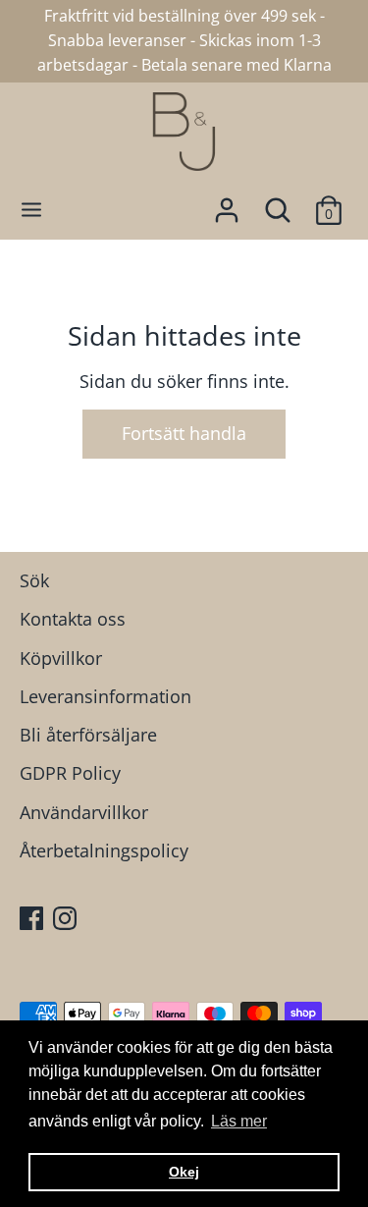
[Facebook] (33, 921)
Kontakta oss (73, 619)
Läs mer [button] (239, 1121)
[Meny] (31, 209)
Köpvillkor (61, 658)
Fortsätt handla (184, 433)
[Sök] (277, 204)
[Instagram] (66, 921)
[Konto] (226, 204)
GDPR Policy (70, 773)
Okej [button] (184, 1172)
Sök (34, 580)
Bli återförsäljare (88, 734)
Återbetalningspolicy (104, 850)
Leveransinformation (105, 696)
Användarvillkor (84, 812)
